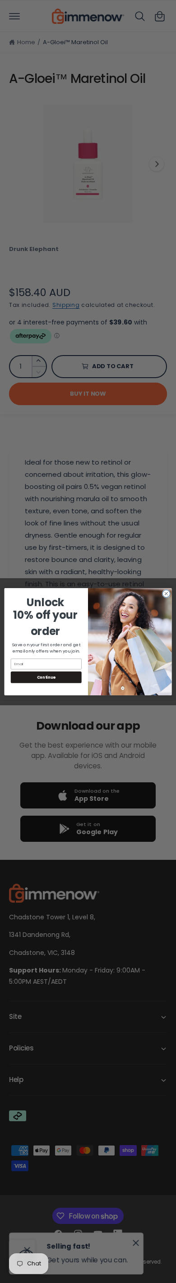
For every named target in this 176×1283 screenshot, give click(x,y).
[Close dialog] (166, 593)
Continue (46, 677)
